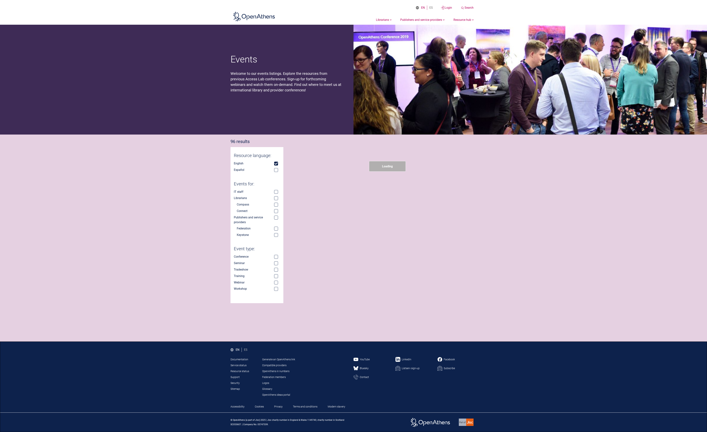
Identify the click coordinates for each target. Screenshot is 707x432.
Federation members (274, 377)
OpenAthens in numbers (275, 371)
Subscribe (449, 368)
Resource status (240, 371)
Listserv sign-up (411, 368)
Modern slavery (336, 406)
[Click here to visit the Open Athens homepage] (254, 16)
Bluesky (364, 368)
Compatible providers (274, 365)
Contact (364, 377)
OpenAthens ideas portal (276, 394)
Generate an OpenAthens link (278, 359)
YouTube (365, 359)
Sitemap (235, 388)
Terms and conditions (305, 406)
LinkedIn (406, 359)
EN (423, 7)
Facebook (449, 359)
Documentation (239, 359)
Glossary (267, 388)
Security (235, 383)
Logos (265, 383)
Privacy (278, 406)
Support (235, 377)
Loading (387, 166)
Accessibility (238, 406)
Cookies (259, 406)
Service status (239, 365)
